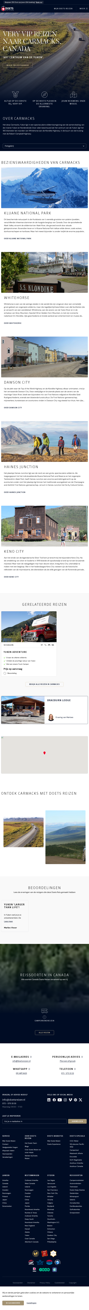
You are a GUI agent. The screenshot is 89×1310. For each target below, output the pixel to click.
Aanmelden (77, 1121)
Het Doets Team (31, 1143)
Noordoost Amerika (32, 1222)
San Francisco (52, 1190)
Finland (5, 1196)
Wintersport (74, 1196)
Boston (49, 1226)
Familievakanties (76, 1206)
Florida (27, 1206)
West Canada (30, 1183)
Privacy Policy (45, 1283)
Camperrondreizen (77, 1180)
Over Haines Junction (14, 492)
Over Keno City (11, 577)
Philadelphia (51, 1242)
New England (30, 1226)
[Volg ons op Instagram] (65, 1099)
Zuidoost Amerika (31, 1216)
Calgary (50, 1203)
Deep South (29, 1219)
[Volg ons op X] (80, 1099)
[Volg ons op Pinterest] (75, 1099)
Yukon (27, 1235)
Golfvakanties (75, 1209)
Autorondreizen (75, 1183)
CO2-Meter (74, 1141)
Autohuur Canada (76, 1166)
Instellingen (31, 1303)
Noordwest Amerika (32, 1209)
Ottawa (50, 1232)
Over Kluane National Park (17, 239)
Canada (5, 1183)
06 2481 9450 (21, 1073)
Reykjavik (50, 1206)
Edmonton (51, 1229)
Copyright (72, 1283)
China (4, 1203)
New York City (52, 1193)
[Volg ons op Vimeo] (70, 1099)
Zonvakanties (75, 1203)
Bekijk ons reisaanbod (18, 65)
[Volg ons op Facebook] (54, 1099)
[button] (23, 832)
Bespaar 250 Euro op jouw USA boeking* (23, 2)
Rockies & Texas (31, 1213)
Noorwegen (6, 1193)
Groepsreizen (75, 1213)
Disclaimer (31, 1283)
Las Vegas (51, 1180)
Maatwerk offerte (76, 1153)
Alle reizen (44, 1033)
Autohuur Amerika (76, 1163)
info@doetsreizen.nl (21, 1061)
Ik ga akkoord (13, 1303)
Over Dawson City (13, 408)
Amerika (5, 1180)
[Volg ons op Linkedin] (49, 1099)
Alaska (27, 1232)
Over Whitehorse (12, 323)
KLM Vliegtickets (76, 1160)
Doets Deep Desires (77, 1190)
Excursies (73, 1157)
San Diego (51, 1239)
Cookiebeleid (59, 1283)
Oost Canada (30, 1239)
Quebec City (52, 1235)
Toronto (50, 1216)
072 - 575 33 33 (67, 1073)
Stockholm (51, 1219)
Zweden (5, 1190)
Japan (4, 1200)
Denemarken (7, 1206)
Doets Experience (53, 1144)
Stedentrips (74, 1193)
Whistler (50, 1196)
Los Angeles (51, 1187)
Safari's (72, 1200)
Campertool (74, 1150)
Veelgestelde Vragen (10, 1147)
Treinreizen (74, 1187)
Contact (5, 1144)
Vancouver (51, 1183)
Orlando (50, 1213)
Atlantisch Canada (31, 1242)
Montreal (50, 1209)
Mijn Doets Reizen (63, 9)
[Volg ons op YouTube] (60, 1099)
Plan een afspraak (67, 1061)
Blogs (27, 1146)
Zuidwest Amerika (31, 1180)
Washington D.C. (53, 1222)
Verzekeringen (7, 1157)
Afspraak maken (8, 1151)
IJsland (5, 1187)
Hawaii (27, 1229)
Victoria (50, 1200)
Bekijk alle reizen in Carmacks (44, 684)
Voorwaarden (7, 1154)
